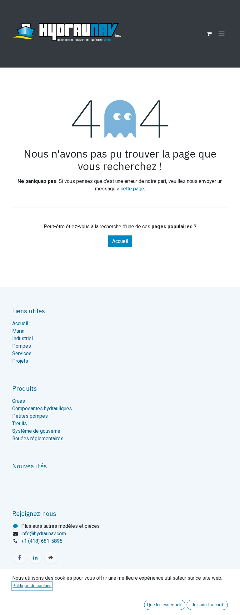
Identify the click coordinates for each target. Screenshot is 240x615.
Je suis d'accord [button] (207, 604)
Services (22, 353)
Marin (18, 331)
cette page (132, 189)
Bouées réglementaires (37, 438)
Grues (18, 401)
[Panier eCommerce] (209, 34)
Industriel (22, 338)
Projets (20, 361)
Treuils (19, 423)
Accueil (120, 241)
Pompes (21, 346)
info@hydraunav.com (43, 534)
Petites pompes (30, 416)
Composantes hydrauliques (42, 408)
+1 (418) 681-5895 (41, 541)
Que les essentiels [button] (164, 604)
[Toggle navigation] (221, 34)
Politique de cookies (32, 585)
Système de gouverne (36, 431)
